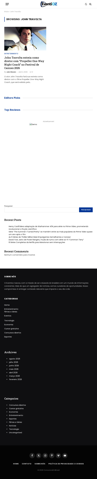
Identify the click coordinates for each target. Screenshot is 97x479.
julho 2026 (13, 362)
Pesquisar (8, 206)
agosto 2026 (14, 359)
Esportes (8, 336)
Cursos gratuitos (11, 328)
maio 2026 (13, 369)
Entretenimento (11, 54)
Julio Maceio (11, 72)
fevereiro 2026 (15, 379)
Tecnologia (9, 320)
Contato (26, 464)
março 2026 (14, 376)
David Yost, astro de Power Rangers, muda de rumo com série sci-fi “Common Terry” (46, 239)
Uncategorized (15, 432)
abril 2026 (13, 372)
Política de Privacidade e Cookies (66, 464)
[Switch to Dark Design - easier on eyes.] (86, 4)
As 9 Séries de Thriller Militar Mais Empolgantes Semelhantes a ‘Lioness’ (40, 237)
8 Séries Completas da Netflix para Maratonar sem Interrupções (37, 242)
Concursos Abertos (12, 332)
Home (7, 305)
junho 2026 (14, 365)
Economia (8, 324)
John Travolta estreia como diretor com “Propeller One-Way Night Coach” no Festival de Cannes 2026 (24, 63)
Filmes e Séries (10, 311)
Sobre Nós (40, 464)
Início (6, 12)
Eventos (7, 315)
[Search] (90, 4)
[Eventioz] (48, 4)
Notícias (12, 425)
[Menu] (7, 4)
